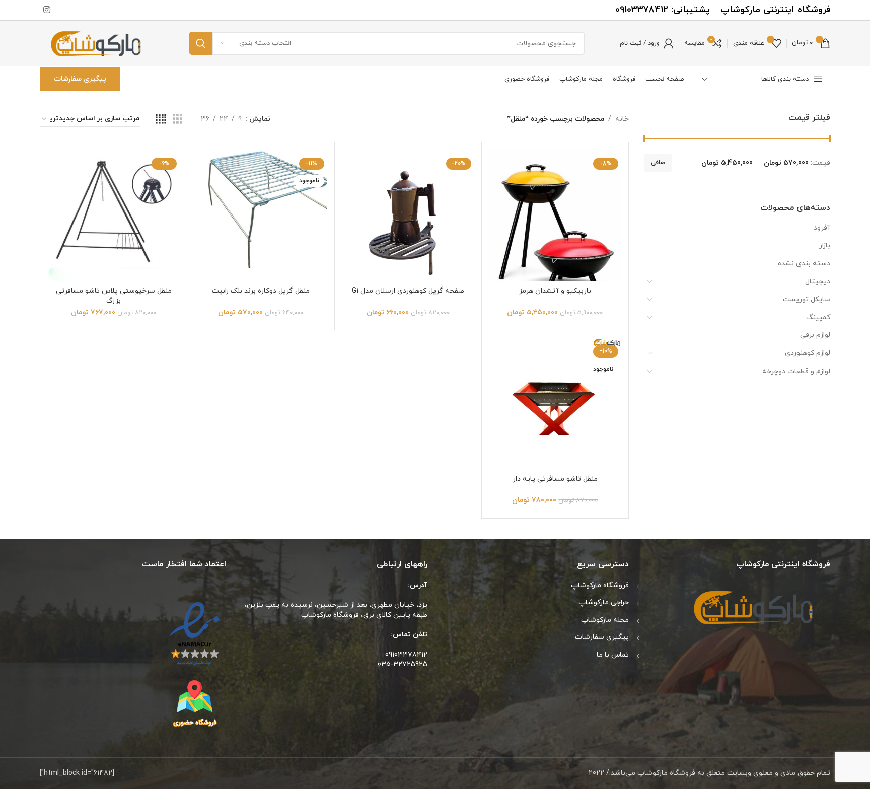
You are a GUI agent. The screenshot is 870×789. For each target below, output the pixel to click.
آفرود (822, 228)
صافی (658, 163)
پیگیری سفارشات (80, 79)
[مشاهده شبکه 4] (161, 119)
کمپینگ (818, 317)
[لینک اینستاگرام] (46, 10)
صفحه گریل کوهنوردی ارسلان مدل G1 (408, 291)
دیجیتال (817, 281)
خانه (622, 119)
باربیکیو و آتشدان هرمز (555, 291)
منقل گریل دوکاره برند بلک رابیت (261, 291)
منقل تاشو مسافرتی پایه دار (555, 479)
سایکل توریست (806, 299)
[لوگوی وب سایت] (97, 42)
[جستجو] (200, 43)
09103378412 (641, 10)
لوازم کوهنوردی (807, 353)
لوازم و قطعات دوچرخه (796, 371)
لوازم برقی (815, 335)
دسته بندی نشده (804, 263)
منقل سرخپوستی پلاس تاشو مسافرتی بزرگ (114, 296)
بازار (824, 245)
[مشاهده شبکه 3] (177, 119)
